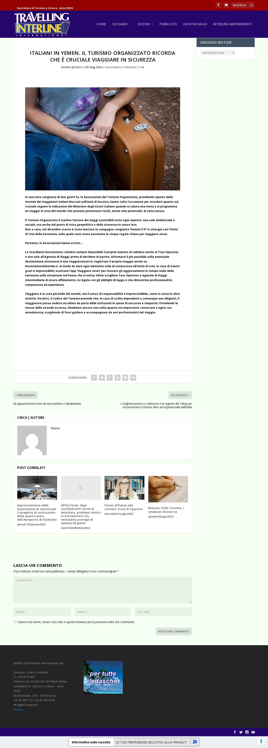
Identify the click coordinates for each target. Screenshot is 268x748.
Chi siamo (120, 24)
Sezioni (143, 24)
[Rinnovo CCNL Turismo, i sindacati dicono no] (168, 489)
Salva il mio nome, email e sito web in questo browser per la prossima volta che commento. (76, 622)
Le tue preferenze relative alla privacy (151, 742)
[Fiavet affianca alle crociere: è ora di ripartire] (124, 488)
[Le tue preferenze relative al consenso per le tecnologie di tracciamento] (261, 741)
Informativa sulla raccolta (91, 742)
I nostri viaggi (195, 24)
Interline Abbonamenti (232, 24)
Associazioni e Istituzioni (120, 67)
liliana (78, 67)
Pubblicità (168, 24)
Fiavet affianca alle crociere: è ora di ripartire (123, 507)
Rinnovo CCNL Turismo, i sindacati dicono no (166, 509)
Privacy (18, 709)
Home (101, 24)
